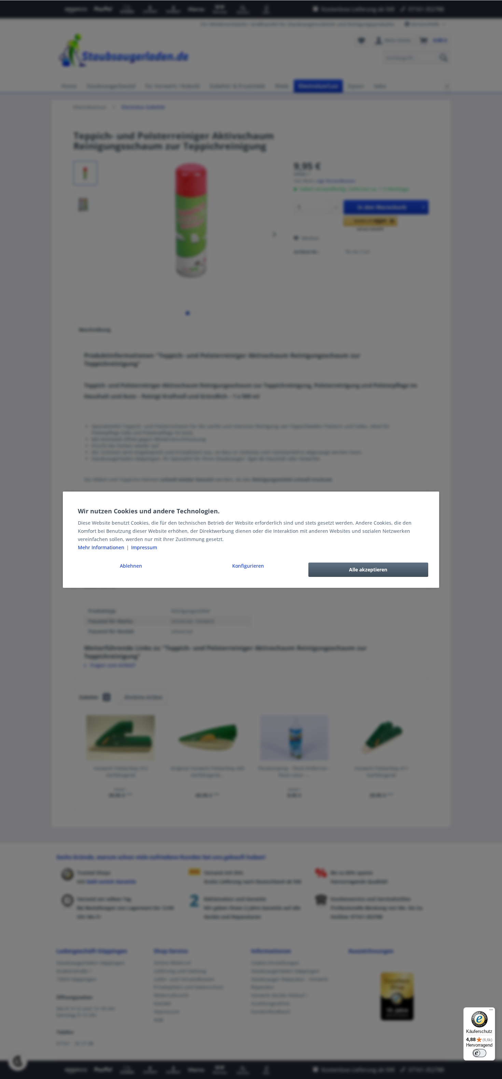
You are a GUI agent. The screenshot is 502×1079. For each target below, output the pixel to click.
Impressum (144, 547)
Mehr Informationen (102, 547)
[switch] (479, 1053)
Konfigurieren (248, 566)
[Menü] (491, 1011)
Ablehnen (131, 566)
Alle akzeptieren (368, 569)
